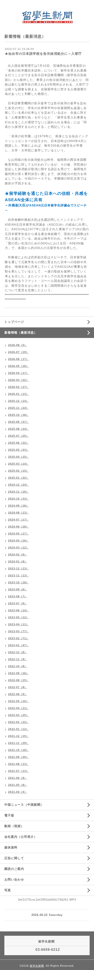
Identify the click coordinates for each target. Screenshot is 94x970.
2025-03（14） (18, 463)
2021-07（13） (18, 771)
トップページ (14, 322)
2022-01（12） (18, 729)
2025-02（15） (18, 470)
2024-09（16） (18, 505)
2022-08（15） (18, 680)
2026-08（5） (17, 345)
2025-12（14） (18, 401)
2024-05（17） (18, 533)
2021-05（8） (17, 785)
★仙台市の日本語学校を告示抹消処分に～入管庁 (43, 53)
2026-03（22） (18, 380)
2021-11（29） (18, 743)
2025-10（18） (18, 414)
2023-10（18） (18, 582)
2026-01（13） (18, 394)
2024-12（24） (18, 484)
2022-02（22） (18, 722)
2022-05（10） (18, 701)
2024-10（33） (18, 498)
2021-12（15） (18, 736)
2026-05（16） (18, 366)
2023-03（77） (18, 631)
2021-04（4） (17, 791)
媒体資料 (10, 847)
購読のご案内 (14, 869)
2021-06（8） (17, 778)
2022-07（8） (17, 687)
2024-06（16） (18, 526)
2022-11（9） (17, 659)
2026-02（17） (18, 387)
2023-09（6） (17, 589)
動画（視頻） (14, 826)
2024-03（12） (18, 547)
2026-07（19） (18, 352)
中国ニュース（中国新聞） (24, 804)
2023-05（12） (18, 617)
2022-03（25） (18, 715)
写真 (7, 890)
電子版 (9, 815)
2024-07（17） (18, 519)
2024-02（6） (17, 554)
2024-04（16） (18, 540)
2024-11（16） (18, 491)
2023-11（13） (18, 575)
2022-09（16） (18, 673)
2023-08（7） (17, 596)
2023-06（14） (18, 610)
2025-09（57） (18, 421)
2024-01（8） (17, 561)
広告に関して (14, 858)
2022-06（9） (17, 694)
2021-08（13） (18, 764)
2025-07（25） (18, 435)
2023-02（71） (18, 638)
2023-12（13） (18, 568)
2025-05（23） (18, 449)
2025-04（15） (18, 456)
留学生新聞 (37, 965)
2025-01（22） (18, 477)
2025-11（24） (18, 408)
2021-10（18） (18, 750)
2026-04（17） (18, 373)
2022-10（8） (17, 666)
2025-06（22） (18, 442)
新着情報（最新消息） (20, 332)
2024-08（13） (18, 512)
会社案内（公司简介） (20, 836)
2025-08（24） (18, 428)
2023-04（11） (18, 624)
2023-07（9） (17, 603)
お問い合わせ (14, 879)
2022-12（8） (17, 652)
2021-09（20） (18, 757)
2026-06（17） (18, 359)
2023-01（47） (18, 645)
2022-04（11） (18, 708)
